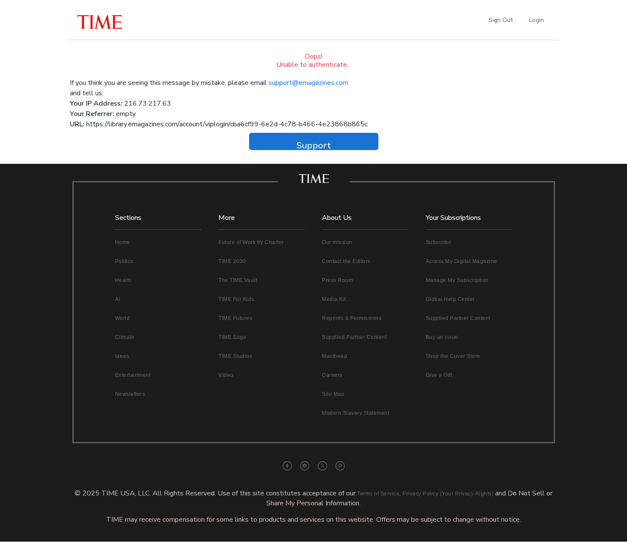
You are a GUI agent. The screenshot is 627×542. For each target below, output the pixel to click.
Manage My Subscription (457, 280)
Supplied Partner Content (354, 337)
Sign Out (501, 20)
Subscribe (439, 242)
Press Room (337, 280)
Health (123, 280)
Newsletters (130, 394)
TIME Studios (235, 356)
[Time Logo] (313, 181)
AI (117, 299)
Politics (124, 261)
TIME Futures (235, 318)
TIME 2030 (232, 261)
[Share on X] (322, 466)
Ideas (122, 356)
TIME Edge (232, 337)
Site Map (333, 394)
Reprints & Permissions (351, 318)
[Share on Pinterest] (340, 466)
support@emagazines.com (308, 83)
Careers (332, 375)
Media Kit (334, 299)
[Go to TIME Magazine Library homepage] (120, 20)
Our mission (337, 242)
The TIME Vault (237, 280)
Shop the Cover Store (453, 356)
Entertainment (133, 375)
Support (313, 144)
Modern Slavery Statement (355, 413)
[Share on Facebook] (287, 466)
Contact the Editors (346, 261)
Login (536, 20)
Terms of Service (378, 494)
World (122, 318)
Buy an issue (442, 337)
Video (226, 375)
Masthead (334, 356)
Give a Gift (439, 375)
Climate (125, 337)
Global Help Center (450, 299)
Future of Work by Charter (251, 242)
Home (122, 242)
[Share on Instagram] (304, 466)
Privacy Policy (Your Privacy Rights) (447, 494)
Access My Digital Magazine (461, 261)
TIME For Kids (236, 299)
